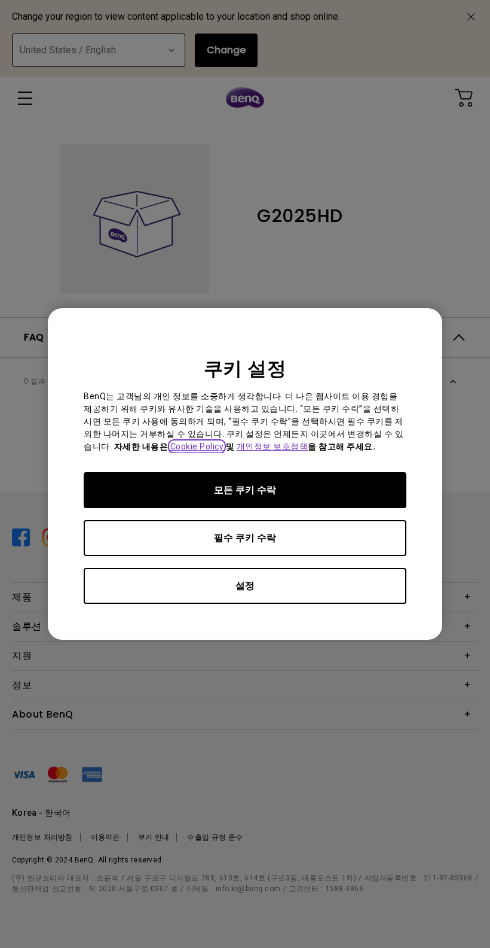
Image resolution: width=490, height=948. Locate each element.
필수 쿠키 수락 (245, 538)
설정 (245, 585)
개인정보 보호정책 (272, 446)
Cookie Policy (197, 446)
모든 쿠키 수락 (245, 490)
